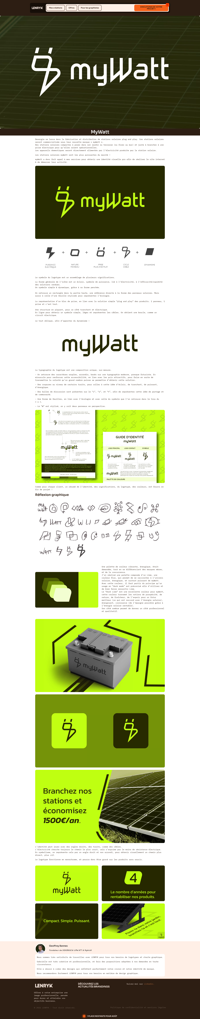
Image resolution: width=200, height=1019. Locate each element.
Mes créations (55, 8)
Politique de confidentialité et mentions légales (138, 1007)
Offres (72, 8)
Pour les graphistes (90, 8)
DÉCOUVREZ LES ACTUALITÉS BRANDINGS (94, 985)
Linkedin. (149, 984)
